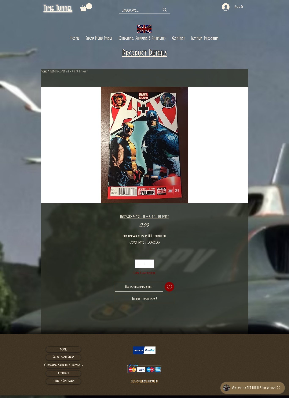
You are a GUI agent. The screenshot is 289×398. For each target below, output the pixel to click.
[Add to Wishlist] (169, 287)
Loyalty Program (63, 381)
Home (44, 71)
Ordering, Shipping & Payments (63, 365)
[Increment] (150, 264)
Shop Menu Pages (63, 357)
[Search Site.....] (164, 10)
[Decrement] (138, 264)
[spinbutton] (144, 264)
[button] (86, 7)
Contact (63, 373)
